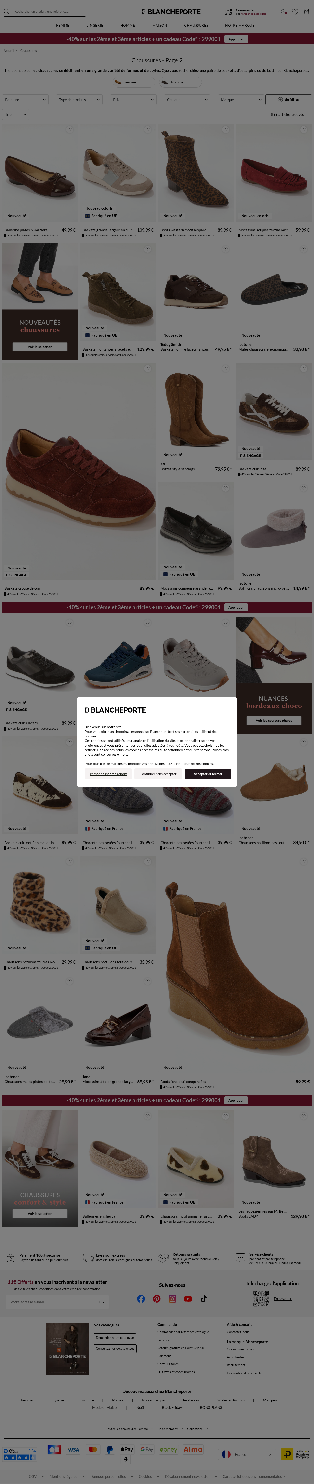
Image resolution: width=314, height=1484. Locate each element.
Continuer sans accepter (158, 774)
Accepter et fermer (208, 774)
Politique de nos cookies (194, 764)
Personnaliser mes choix (108, 774)
